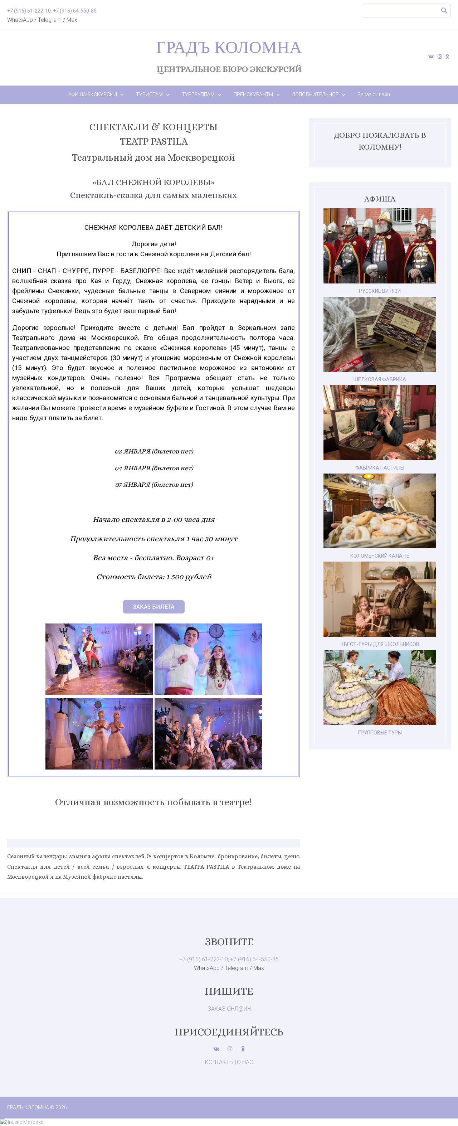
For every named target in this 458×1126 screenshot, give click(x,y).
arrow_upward (442, 1110)
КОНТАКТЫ (219, 1062)
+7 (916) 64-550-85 (254, 959)
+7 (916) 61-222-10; (204, 959)
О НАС (245, 1062)
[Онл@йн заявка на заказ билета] (154, 607)
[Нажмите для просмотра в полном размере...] (99, 693)
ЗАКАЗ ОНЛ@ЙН (229, 1008)
